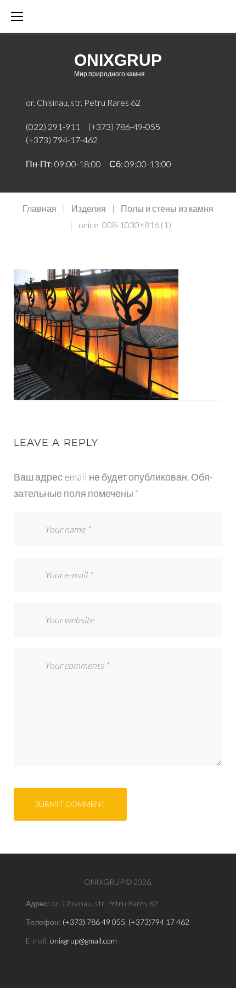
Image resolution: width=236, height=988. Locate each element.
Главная (40, 208)
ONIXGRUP (118, 60)
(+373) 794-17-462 (62, 139)
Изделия (88, 208)
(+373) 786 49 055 (94, 922)
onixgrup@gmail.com (83, 940)
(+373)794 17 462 (158, 922)
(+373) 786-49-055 (124, 126)
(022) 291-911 (53, 126)
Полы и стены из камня (167, 208)
